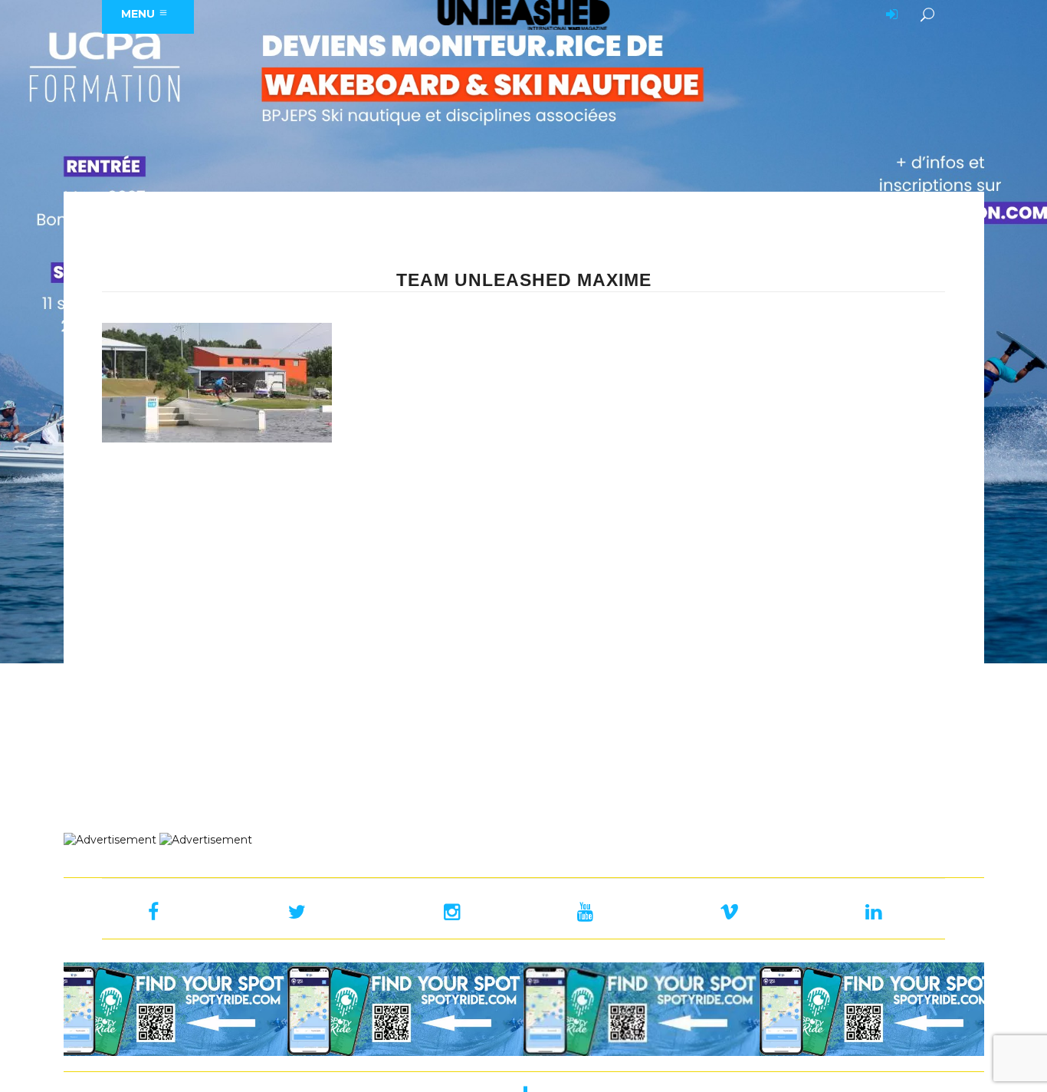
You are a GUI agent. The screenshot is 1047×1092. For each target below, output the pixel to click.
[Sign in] (889, 15)
